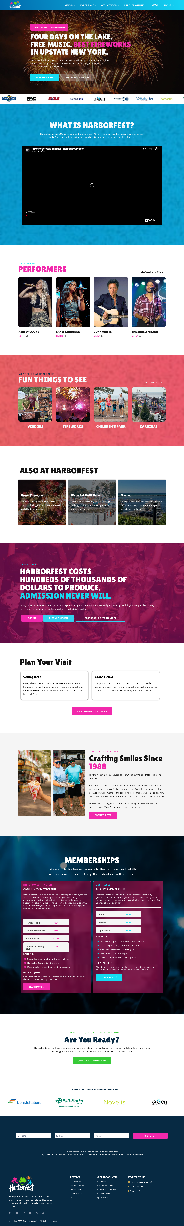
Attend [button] (68, 5)
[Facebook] (30, 1213)
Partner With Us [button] (134, 5)
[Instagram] (10, 1213)
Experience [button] (87, 5)
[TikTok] (23, 1213)
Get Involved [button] (109, 5)
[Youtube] (17, 1213)
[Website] (36, 1213)
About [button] (168, 5)
